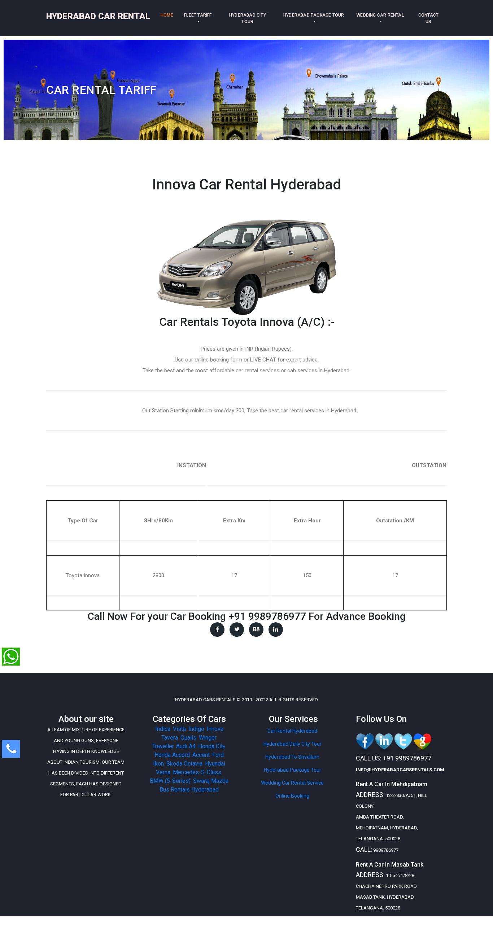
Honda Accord (172, 754)
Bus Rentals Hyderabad (189, 789)
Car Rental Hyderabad (292, 731)
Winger (207, 737)
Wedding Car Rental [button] (380, 15)
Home (168, 15)
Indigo (196, 728)
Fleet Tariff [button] (197, 15)
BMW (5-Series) (170, 780)
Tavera (169, 737)
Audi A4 (186, 746)
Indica (162, 728)
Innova (215, 728)
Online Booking (292, 796)
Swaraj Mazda (210, 780)
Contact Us (428, 18)
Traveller (163, 746)
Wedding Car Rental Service (292, 783)
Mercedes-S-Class (197, 772)
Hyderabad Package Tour (292, 770)
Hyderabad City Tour (247, 18)
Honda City (211, 746)
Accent (201, 754)
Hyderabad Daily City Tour (292, 744)
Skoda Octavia (184, 763)
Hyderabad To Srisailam (292, 757)
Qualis (188, 737)
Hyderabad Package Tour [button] (313, 15)
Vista (179, 728)
